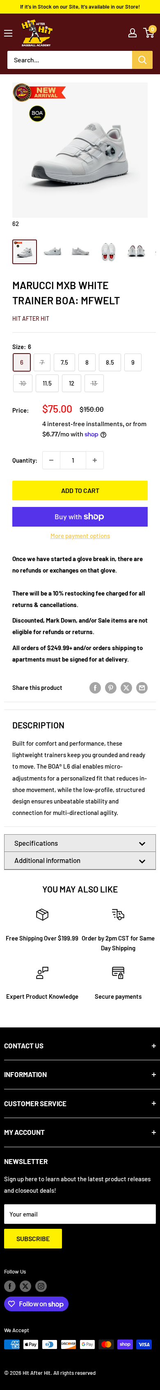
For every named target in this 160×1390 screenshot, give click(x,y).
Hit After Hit (30, 318)
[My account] (132, 32)
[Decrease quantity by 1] (51, 460)
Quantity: (24, 460)
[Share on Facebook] (95, 687)
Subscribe (33, 1238)
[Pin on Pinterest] (111, 687)
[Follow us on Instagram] (41, 1286)
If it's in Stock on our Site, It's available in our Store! (80, 6)
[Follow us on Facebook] (10, 1286)
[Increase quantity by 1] (94, 460)
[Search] (142, 60)
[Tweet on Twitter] (126, 687)
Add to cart (80, 490)
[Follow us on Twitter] (25, 1286)
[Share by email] (142, 687)
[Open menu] (8, 33)
